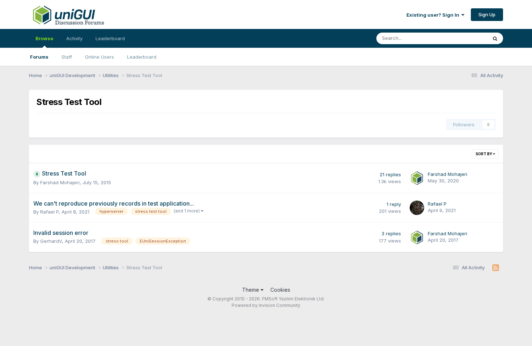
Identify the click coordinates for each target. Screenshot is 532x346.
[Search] (495, 38)
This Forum (465, 38)
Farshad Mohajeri (60, 182)
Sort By (484, 154)
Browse (44, 38)
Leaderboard (141, 57)
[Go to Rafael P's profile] (417, 208)
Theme (251, 290)
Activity (74, 38)
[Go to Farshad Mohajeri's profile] (417, 178)
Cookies (280, 290)
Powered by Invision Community (266, 305)
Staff (67, 57)
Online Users (99, 57)
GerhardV (51, 241)
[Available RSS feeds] (495, 268)
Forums (39, 57)
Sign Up (486, 14)
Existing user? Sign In (433, 15)
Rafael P (49, 212)
